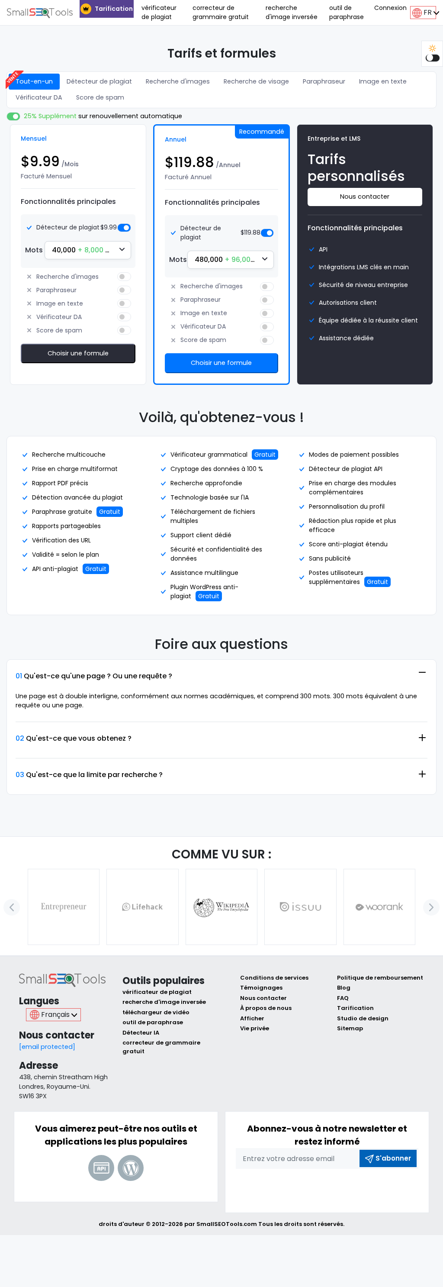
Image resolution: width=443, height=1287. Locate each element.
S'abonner (393, 1158)
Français (55, 1014)
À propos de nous (266, 1008)
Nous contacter (364, 196)
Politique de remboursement (380, 978)
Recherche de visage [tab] (256, 81)
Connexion (390, 7)
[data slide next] (431, 907)
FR (427, 12)
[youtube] (338, 1185)
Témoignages (261, 988)
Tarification (114, 8)
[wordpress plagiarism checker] (131, 1168)
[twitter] (316, 1185)
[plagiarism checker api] (101, 1168)
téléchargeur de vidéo (155, 1012)
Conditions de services (274, 978)
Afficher (252, 1018)
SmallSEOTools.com (226, 1224)
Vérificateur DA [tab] (39, 97)
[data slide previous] (11, 907)
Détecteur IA (140, 1033)
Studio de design (362, 1018)
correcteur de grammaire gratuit (221, 12)
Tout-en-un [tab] (34, 81)
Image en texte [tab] (383, 81)
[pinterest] (359, 1185)
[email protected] (47, 1046)
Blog (343, 988)
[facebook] (294, 1185)
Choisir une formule (78, 353)
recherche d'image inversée (292, 12)
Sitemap (350, 1028)
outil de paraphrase (346, 12)
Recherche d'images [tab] (178, 81)
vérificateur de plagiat (159, 12)
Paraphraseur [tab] (324, 81)
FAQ (343, 998)
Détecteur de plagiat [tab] (99, 81)
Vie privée (254, 1028)
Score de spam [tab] (100, 97)
